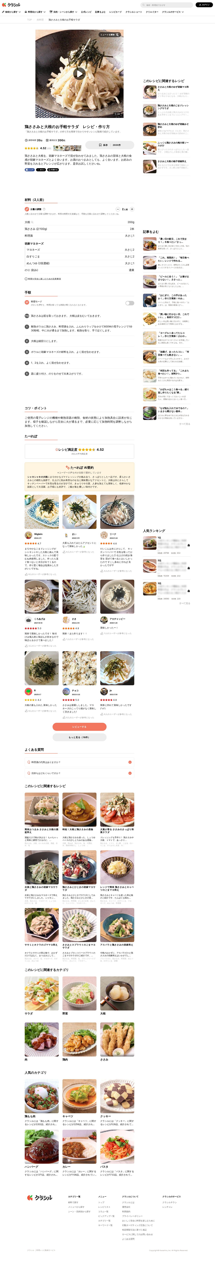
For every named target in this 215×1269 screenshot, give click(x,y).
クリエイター (152, 12)
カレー (66, 1166)
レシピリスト (104, 1207)
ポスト (42, 170)
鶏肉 (65, 1059)
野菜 (65, 1013)
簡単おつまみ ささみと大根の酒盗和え (41, 830)
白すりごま (33, 256)
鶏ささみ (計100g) (36, 228)
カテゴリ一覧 (104, 1220)
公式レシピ (86, 12)
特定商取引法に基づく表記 (134, 1229)
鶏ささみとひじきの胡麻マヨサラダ (79, 888)
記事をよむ (100, 12)
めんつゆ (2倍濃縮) (38, 263)
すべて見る (184, 424)
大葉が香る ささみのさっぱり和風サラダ (117, 830)
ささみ (104, 1059)
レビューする (79, 726)
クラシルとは (128, 1202)
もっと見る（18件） (79, 737)
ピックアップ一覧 (106, 1216)
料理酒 (29, 235)
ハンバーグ (31, 1166)
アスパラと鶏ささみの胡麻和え (116, 944)
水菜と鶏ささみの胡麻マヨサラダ (41, 888)
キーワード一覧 (105, 1225)
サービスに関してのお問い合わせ (137, 1234)
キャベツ (67, 1116)
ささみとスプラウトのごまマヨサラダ (79, 946)
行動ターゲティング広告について (137, 1225)
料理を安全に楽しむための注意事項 (44, 279)
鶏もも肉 (30, 1116)
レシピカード (115, 12)
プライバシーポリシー (132, 1216)
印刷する (54, 170)
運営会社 (126, 1207)
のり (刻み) (31, 270)
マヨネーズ (33, 249)
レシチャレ (167, 1207)
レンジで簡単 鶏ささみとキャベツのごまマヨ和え (117, 888)
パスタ (104, 1166)
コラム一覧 (103, 1211)
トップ (101, 1202)
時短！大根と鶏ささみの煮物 (77, 829)
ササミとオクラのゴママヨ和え (41, 944)
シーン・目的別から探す (79, 1211)
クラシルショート (134, 12)
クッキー (105, 1116)
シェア (31, 170)
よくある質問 (128, 1239)
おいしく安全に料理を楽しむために (138, 1220)
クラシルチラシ (169, 1202)
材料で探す (73, 1202)
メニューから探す (76, 1207)
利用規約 (126, 1211)
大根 (27, 222)
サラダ (29, 1013)
